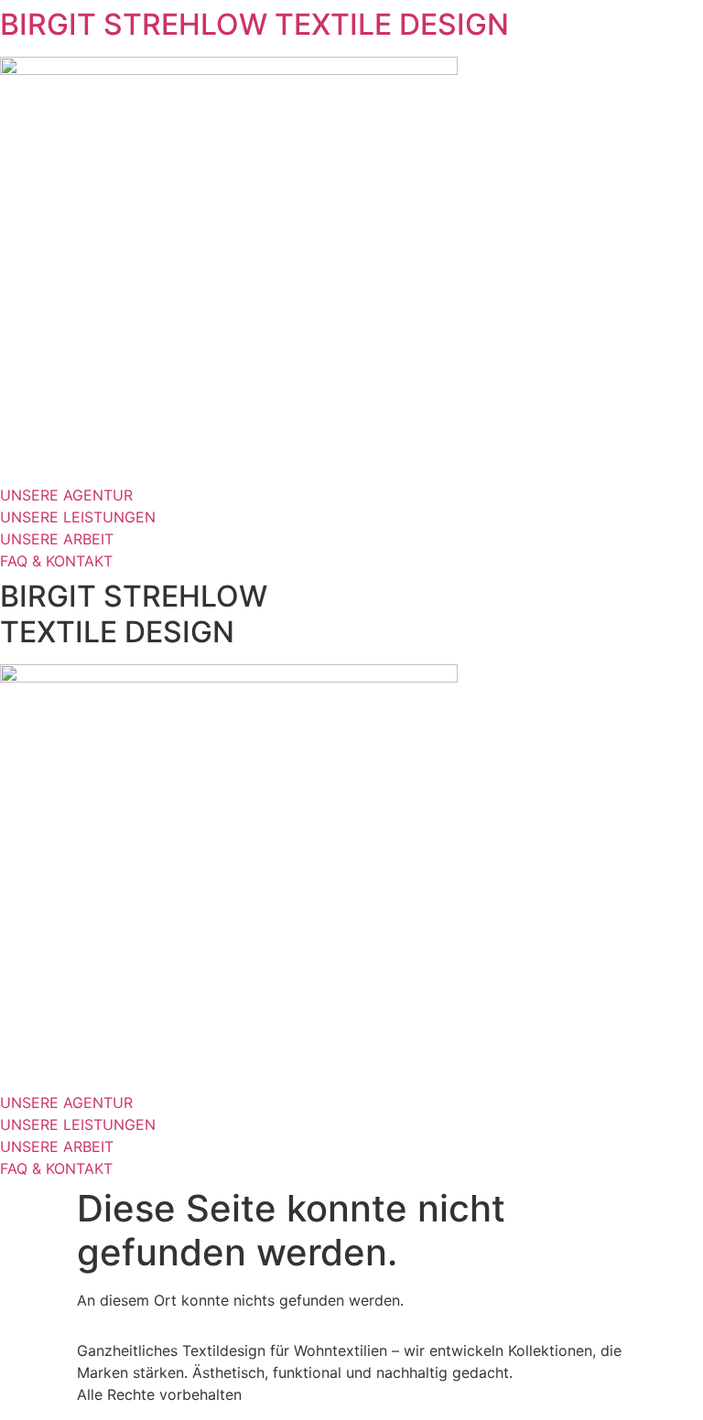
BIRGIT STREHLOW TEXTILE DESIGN (254, 24)
